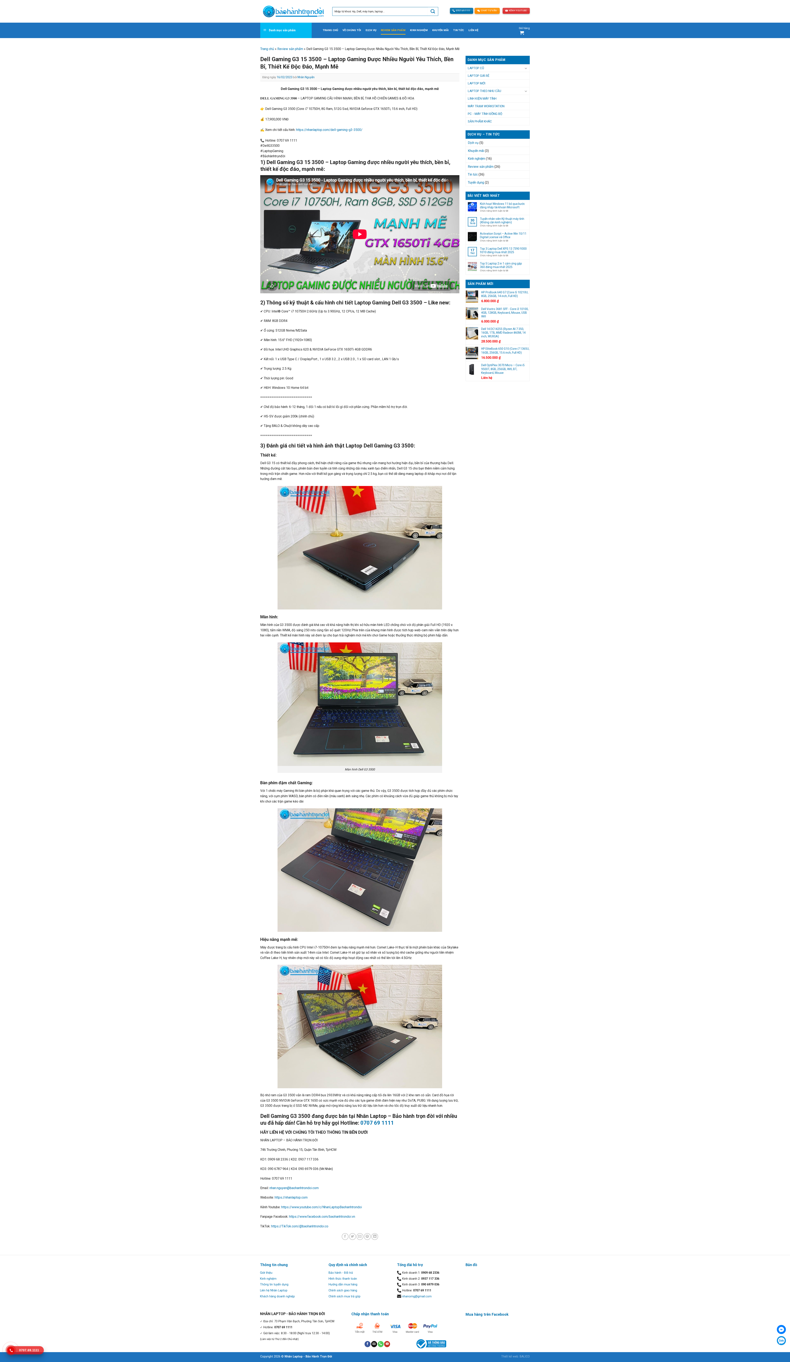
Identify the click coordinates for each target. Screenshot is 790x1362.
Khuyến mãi (440, 30)
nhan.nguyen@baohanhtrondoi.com (294, 1188)
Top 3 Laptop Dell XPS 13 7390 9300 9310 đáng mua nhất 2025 (503, 250)
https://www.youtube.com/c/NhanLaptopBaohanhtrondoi (321, 1207)
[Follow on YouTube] (387, 1344)
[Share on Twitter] (352, 1236)
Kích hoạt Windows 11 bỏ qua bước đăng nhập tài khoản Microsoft (502, 205)
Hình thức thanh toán (343, 1278)
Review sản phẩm (393, 30)
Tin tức (458, 30)
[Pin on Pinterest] (367, 1236)
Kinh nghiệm (419, 30)
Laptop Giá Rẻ (478, 76)
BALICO (525, 1356)
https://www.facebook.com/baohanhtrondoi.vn (322, 1217)
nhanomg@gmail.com (417, 1296)
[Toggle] (525, 68)
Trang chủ (330, 30)
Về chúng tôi (352, 30)
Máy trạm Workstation (486, 106)
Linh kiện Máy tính (482, 98)
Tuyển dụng (476, 182)
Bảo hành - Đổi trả (341, 1273)
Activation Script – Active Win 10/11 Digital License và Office (503, 235)
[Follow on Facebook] (368, 1344)
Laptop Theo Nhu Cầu (484, 91)
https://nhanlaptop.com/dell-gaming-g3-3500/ (329, 130)
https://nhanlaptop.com (291, 1197)
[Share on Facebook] (345, 1236)
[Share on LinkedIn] (374, 1236)
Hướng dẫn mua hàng (343, 1284)
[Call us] (381, 1344)
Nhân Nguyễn (306, 77)
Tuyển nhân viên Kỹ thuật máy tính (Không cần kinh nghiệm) (502, 220)
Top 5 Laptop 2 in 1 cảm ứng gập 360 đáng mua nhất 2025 (501, 265)
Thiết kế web (509, 1356)
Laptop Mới (476, 83)
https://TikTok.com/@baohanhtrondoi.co (299, 1226)
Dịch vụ (371, 30)
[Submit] (433, 11)
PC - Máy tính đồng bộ (485, 114)
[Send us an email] (374, 1344)
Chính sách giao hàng (343, 1290)
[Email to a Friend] (360, 1236)
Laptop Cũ (476, 68)
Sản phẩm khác (480, 121)
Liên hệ (473, 30)
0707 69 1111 (377, 1123)
